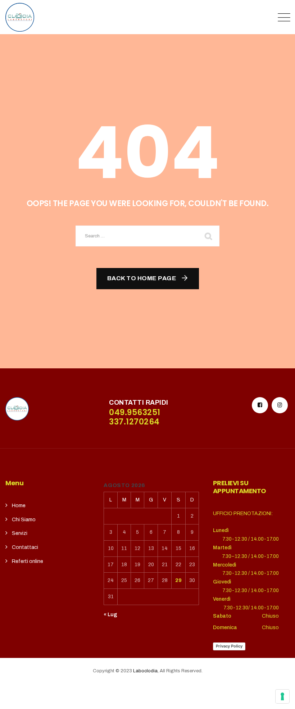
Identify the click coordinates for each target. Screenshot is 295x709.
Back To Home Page (142, 278)
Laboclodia (145, 670)
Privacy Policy (229, 646)
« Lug (110, 614)
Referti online (27, 561)
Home (19, 505)
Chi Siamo (24, 519)
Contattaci (25, 547)
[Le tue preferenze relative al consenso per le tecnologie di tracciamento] (282, 696)
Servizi (19, 533)
